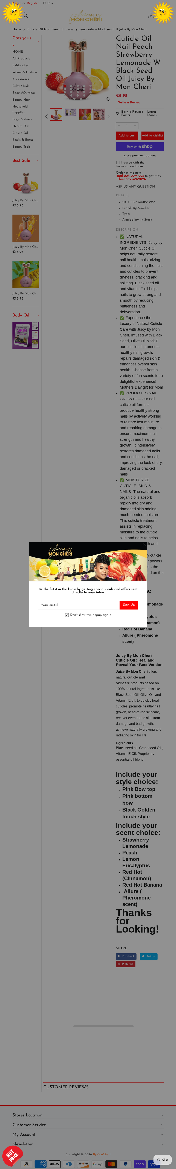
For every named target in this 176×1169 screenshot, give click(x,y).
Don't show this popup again (90, 615)
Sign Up (129, 605)
